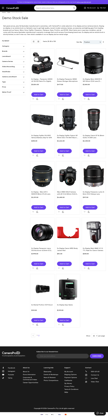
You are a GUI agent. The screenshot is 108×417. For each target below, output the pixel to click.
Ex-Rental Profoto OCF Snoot (42, 305)
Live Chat (94, 378)
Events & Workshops (51, 374)
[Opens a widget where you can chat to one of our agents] (100, 413)
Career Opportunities (30, 382)
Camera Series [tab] (7, 61)
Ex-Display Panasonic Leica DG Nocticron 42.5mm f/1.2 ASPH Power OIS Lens (41, 250)
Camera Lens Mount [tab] (9, 76)
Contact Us (95, 375)
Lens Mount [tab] (6, 56)
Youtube (11, 375)
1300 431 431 (95, 372)
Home (4, 12)
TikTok (10, 378)
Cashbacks (68, 380)
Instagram (11, 371)
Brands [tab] (4, 51)
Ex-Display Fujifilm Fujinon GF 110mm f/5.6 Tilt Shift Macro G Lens (67, 138)
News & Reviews (50, 377)
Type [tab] (4, 82)
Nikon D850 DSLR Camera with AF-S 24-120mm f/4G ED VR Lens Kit (67, 194)
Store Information (29, 374)
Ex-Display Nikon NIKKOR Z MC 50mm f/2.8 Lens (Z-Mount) (92, 81)
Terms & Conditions (71, 389)
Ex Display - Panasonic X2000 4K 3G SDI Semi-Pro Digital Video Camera (41, 81)
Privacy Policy (69, 386)
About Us (26, 372)
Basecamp (47, 372)
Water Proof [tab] (6, 92)
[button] (33, 98)
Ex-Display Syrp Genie (65, 305)
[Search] (74, 8)
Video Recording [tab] (8, 66)
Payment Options (70, 377)
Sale (8, 12)
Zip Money (68, 383)
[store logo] (12, 8)
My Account (68, 372)
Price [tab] (4, 87)
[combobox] (55, 8)
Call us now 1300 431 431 (83, 2)
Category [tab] (5, 46)
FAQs (66, 392)
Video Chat (95, 382)
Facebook (11, 368)
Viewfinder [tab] (6, 71)
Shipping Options (70, 374)
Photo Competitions (51, 380)
